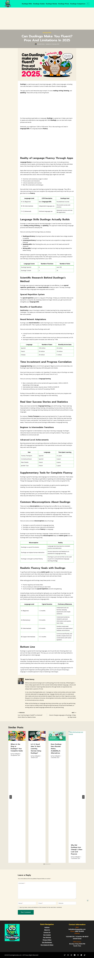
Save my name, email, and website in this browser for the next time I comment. (40, 907)
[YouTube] (68, 955)
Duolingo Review (51, 4)
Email (41, 903)
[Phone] (81, 955)
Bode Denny (41, 44)
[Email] (78, 955)
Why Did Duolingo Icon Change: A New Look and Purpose (76, 849)
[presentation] (16, 736)
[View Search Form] (88, 3)
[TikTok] (84, 955)
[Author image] (36, 44)
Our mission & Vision (47, 945)
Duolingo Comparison (77, 4)
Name (21, 903)
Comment (22, 883)
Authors (47, 927)
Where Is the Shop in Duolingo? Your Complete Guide (17, 747)
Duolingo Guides (39, 4)
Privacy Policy (47, 940)
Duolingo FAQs (27, 4)
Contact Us (47, 932)
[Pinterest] (71, 955)
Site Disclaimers (47, 942)
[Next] (83, 797)
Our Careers (47, 935)
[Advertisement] (47, 18)
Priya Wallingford (16, 753)
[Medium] (74, 955)
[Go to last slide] (10, 797)
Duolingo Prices (63, 4)
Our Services (47, 937)
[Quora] (87, 955)
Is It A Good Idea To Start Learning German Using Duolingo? (36, 748)
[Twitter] (64, 955)
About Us (47, 930)
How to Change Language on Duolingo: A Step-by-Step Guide (62, 715)
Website (61, 903)
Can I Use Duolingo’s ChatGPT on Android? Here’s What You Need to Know (30, 715)
